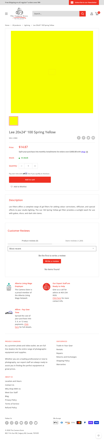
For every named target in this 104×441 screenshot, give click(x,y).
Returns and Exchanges (66, 357)
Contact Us (9, 385)
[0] (96, 13)
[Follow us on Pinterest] (16, 423)
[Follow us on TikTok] (26, 423)
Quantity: (13, 166)
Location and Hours (13, 381)
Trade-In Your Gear (64, 345)
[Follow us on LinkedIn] (31, 423)
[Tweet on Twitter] (88, 138)
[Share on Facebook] (79, 138)
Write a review (52, 261)
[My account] (91, 13)
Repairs (59, 353)
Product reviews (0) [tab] (30, 240)
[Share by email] (93, 138)
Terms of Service (12, 404)
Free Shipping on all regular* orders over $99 (22, 2)
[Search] (82, 14)
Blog (7, 396)
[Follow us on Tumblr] (36, 423)
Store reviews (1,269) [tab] (74, 240)
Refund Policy (11, 407)
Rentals (59, 349)
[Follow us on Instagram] (11, 423)
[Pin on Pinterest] (83, 138)
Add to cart (30, 179)
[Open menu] (6, 14)
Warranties (61, 364)
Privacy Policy (11, 400)
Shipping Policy (63, 360)
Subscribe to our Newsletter (86, 2)
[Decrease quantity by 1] (21, 166)
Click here (57, 298)
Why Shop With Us (13, 389)
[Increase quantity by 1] (35, 166)
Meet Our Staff (11, 392)
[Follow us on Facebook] (7, 423)
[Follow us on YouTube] (21, 423)
